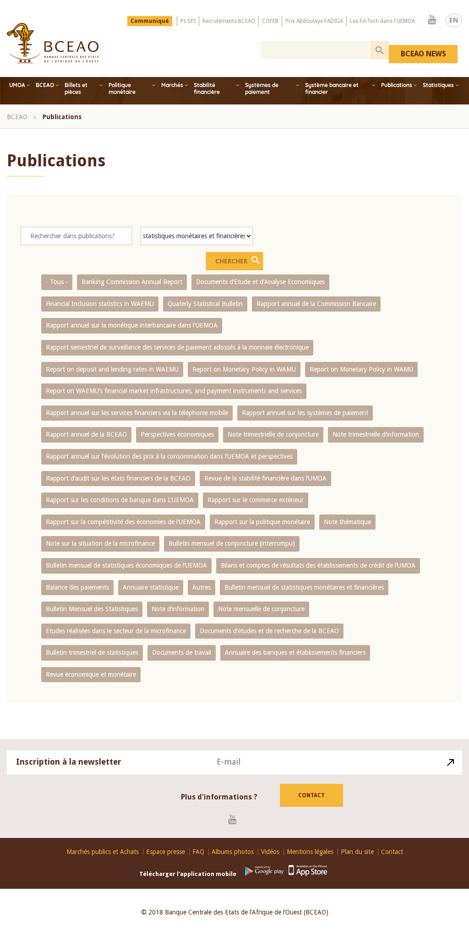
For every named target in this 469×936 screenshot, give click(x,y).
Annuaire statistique (151, 587)
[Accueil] (52, 43)
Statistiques (438, 85)
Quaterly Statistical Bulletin (205, 303)
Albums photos (233, 851)
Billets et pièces (76, 88)
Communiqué (150, 21)
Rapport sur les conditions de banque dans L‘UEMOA (120, 500)
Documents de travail (181, 652)
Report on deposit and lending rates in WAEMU (112, 369)
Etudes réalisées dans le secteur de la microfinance (116, 631)
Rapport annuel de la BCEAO (86, 434)
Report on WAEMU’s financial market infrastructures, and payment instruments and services (174, 390)
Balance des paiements (77, 587)
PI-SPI (188, 21)
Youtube (432, 20)
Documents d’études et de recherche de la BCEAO (269, 631)
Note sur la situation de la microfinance (100, 543)
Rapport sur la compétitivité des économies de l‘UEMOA (123, 521)
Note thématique (347, 521)
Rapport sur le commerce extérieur (255, 500)
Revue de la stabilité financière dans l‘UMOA (265, 478)
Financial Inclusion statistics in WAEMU (100, 303)
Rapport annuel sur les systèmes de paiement (305, 412)
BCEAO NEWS (423, 53)
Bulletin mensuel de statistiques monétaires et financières (304, 587)
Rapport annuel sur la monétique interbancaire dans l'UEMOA (132, 325)
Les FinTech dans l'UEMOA (382, 21)
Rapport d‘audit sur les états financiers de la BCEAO (118, 478)
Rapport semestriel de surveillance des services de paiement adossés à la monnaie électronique (177, 347)
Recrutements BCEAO (228, 21)
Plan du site (357, 851)
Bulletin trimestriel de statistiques (92, 652)
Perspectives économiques (177, 434)
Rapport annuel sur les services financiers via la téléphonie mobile (137, 412)
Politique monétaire (122, 88)
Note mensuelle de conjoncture (261, 609)
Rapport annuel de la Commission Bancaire (316, 303)
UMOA (17, 85)
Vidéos (270, 851)
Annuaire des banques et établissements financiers (295, 652)
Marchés (172, 85)
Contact (311, 795)
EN (453, 20)
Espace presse (165, 851)
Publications (396, 85)
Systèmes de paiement (261, 88)
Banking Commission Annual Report (132, 281)
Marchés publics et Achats (102, 851)
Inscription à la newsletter (68, 761)
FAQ (198, 851)
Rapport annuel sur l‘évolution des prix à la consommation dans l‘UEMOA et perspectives (169, 456)
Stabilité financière (207, 88)
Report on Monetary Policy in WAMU (244, 369)
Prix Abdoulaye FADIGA (314, 21)
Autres (201, 587)
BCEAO (45, 85)
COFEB (270, 21)
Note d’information (178, 609)
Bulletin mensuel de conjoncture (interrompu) (232, 543)
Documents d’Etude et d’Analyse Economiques (260, 281)
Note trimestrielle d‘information (376, 434)
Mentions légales (310, 851)
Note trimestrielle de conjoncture (273, 434)
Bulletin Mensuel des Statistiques (92, 609)
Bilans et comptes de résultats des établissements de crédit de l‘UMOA (318, 565)
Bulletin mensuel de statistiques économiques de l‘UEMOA (126, 565)
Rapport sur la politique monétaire (262, 521)
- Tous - (57, 281)
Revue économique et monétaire (91, 674)
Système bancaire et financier (332, 88)
